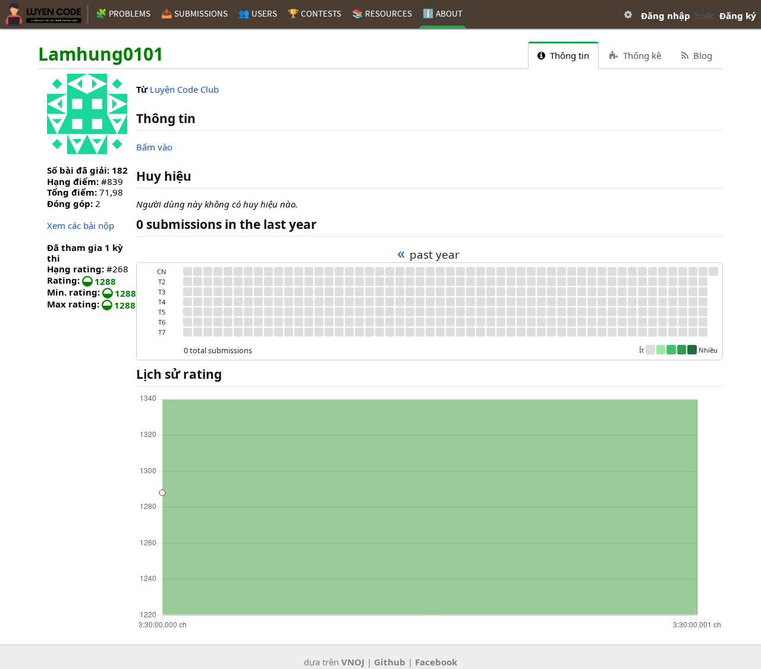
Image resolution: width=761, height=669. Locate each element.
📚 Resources (382, 13)
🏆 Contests (314, 13)
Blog (701, 55)
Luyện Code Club (184, 89)
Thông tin (568, 55)
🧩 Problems (123, 13)
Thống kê (641, 55)
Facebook (436, 662)
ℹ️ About (443, 13)
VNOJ (352, 662)
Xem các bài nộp (80, 225)
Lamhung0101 (100, 54)
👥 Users (257, 13)
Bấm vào (154, 147)
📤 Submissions (194, 13)
